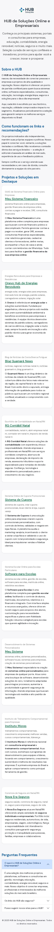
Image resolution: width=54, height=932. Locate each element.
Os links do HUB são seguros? (19, 900)
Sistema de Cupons (18, 500)
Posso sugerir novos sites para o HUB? (24, 908)
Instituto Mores (15, 726)
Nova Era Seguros (17, 797)
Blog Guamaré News (19, 361)
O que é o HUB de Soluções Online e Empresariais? (23, 864)
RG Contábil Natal (17, 425)
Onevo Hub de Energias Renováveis (21, 285)
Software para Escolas (20, 574)
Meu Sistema (14, 652)
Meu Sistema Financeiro (21, 199)
